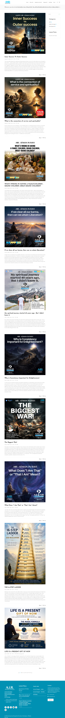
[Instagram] (11, 707)
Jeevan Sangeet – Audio (38, 689)
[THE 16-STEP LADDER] (25, 553)
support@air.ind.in (52, 696)
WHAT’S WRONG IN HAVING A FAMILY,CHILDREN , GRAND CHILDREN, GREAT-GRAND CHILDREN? (25, 703)
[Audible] (16, 707)
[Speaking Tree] (6, 710)
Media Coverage (52, 24)
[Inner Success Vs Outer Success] (25, 33)
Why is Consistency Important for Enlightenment (22, 378)
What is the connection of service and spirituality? (22, 121)
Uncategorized (21, 653)
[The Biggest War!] (25, 418)
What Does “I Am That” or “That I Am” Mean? (21, 505)
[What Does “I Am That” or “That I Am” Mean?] (25, 481)
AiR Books (35, 694)
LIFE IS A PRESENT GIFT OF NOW (17, 651)
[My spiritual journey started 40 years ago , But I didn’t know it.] (25, 289)
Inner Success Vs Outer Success (16, 57)
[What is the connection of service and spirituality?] (25, 97)
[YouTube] (13, 707)
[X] (8, 707)
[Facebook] (6, 707)
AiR (16, 7)
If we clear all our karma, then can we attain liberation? (24, 250)
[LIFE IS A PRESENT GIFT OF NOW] (25, 627)
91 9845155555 (51, 694)
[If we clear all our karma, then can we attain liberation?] (25, 226)
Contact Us (51, 699)
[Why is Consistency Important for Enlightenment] (25, 354)
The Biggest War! (11, 442)
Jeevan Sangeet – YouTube (39, 691)
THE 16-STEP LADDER (13, 587)
